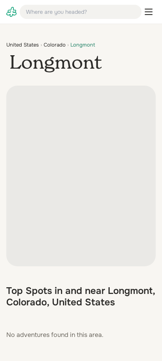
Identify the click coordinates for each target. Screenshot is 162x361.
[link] (11, 12)
